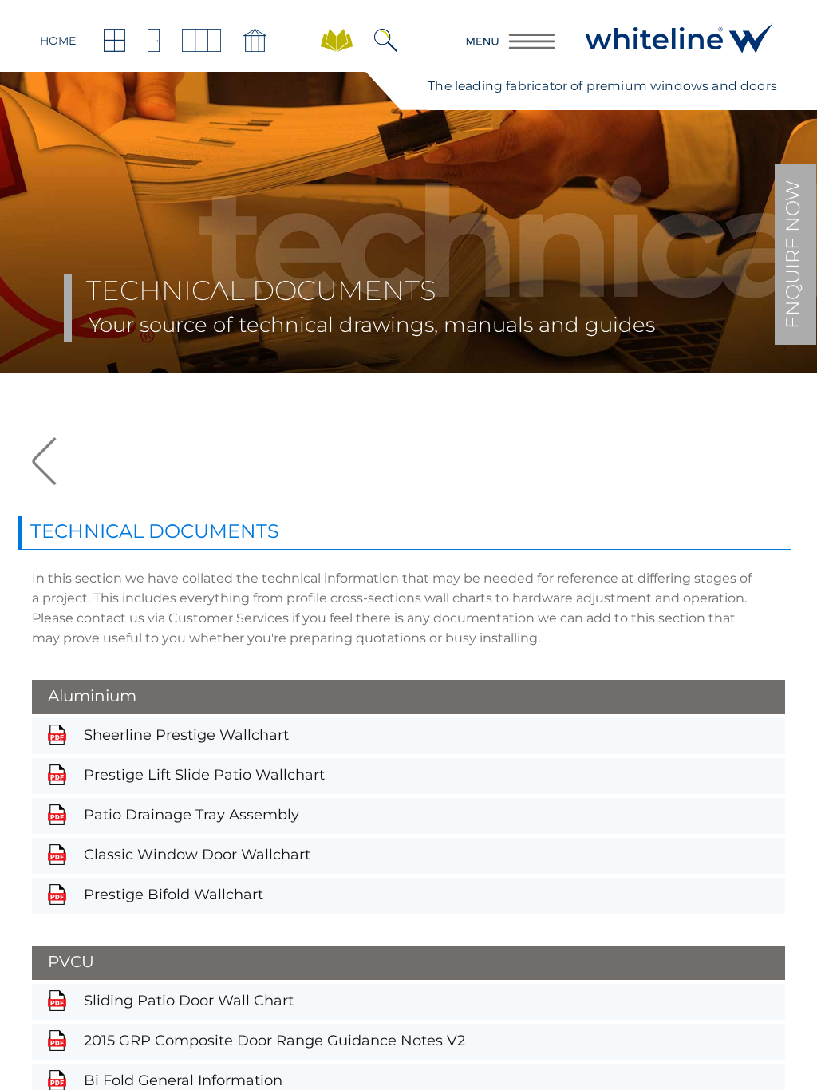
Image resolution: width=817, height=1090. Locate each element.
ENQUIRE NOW (792, 254)
